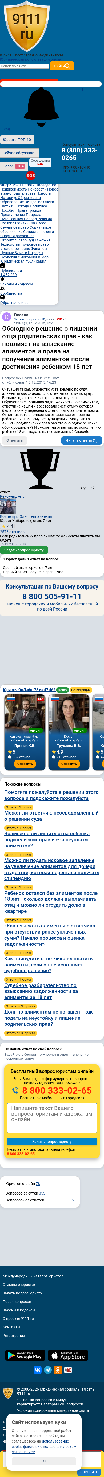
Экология (9, 257)
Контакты (11, 1327)
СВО (33, 223)
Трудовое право (35, 244)
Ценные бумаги (14, 253)
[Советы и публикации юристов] (26, 26)
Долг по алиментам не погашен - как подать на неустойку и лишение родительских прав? (48, 1018)
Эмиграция (28, 257)
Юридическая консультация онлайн (31, 59)
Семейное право (15, 227)
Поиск (62, 690)
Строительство (13, 240)
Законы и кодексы (19, 1310)
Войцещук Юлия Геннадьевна (26, 516)
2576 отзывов (12, 529)
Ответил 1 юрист (18, 807)
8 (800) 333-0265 (80, 154)
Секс (42, 223)
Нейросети (37, 189)
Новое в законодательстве (29, 191)
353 (42, 1193)
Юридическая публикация (23, 261)
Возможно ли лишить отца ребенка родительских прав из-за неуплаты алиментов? (47, 839)
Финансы (39, 248)
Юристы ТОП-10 (17, 140)
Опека (48, 202)
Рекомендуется (13, 496)
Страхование (22, 236)
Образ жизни (29, 198)
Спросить (25, 764)
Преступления (13, 215)
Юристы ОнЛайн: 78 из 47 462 (29, 690)
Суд (31, 240)
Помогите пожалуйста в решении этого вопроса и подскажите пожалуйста (51, 795)
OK (44, 1461)
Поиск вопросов (17, 1301)
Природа (33, 215)
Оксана (21, 314)
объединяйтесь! (49, 55)
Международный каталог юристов (33, 1276)
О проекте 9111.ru (18, 1318)
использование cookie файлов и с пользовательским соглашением (44, 1446)
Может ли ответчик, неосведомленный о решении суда (51, 816)
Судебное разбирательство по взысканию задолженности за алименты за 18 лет (41, 991)
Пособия (8, 210)
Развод (31, 219)
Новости (43, 193)
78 (38, 1184)
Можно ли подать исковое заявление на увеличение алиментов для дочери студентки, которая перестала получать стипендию (51, 869)
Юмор (43, 257)
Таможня (43, 240)
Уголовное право (15, 248)
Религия (45, 219)
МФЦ (17, 185)
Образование (12, 202)
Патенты (8, 206)
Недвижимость (14, 189)
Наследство (45, 185)
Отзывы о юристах (19, 1285)
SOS (31, 175)
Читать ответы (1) (82, 440)
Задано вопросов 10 (29, 319)
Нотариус (9, 198)
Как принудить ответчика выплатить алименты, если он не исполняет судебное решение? (48, 965)
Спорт (5, 236)
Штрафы (35, 253)
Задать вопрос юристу (24, 550)
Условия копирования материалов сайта (53, 1410)
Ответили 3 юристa (20, 1006)
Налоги (28, 185)
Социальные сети (38, 231)
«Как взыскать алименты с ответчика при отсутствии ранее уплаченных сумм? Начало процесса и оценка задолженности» (49, 935)
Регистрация (81, 690)
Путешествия (12, 219)
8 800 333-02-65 (56, 1090)
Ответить (14, 440)
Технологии (10, 244)
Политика (38, 206)
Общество (34, 202)
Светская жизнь (14, 223)
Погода (23, 206)
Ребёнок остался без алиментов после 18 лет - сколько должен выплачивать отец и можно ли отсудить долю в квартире (51, 902)
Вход (5, 129)
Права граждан (29, 210)
